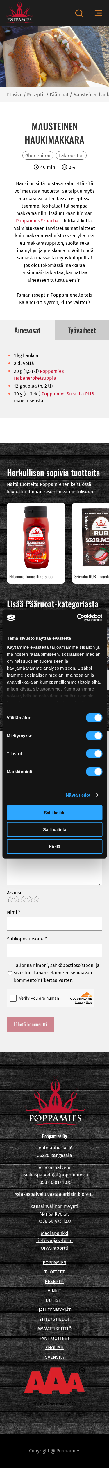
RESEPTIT (54, 1281)
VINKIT (54, 1290)
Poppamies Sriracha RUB (68, 394)
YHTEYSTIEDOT (54, 1319)
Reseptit (36, 94)
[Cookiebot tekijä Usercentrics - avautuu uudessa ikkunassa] (77, 618)
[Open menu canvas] (98, 13)
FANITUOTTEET (54, 1338)
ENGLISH (54, 1347)
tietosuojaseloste (54, 1240)
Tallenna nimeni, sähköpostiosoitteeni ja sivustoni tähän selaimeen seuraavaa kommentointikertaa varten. (57, 973)
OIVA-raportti (55, 1248)
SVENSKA (54, 1357)
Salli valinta (54, 829)
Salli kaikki (54, 812)
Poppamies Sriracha (37, 221)
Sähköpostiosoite (27, 939)
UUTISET (54, 1300)
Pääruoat (59, 94)
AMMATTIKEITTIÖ (54, 1328)
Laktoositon (71, 155)
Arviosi (14, 892)
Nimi (13, 912)
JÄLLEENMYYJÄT (55, 1310)
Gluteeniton (37, 155)
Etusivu (14, 94)
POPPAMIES (54, 1262)
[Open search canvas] (79, 13)
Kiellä (54, 846)
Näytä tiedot (78, 795)
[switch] (94, 735)
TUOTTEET (54, 1272)
